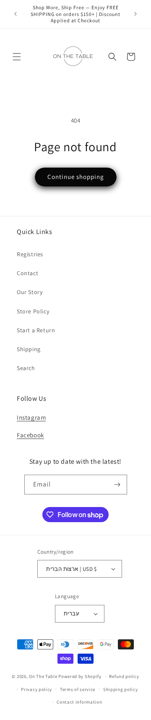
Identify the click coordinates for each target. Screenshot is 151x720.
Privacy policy (36, 689)
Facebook (30, 435)
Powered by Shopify (80, 676)
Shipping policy (120, 689)
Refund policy (124, 676)
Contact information (79, 702)
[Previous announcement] (15, 14)
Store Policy (33, 311)
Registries (30, 254)
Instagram (31, 417)
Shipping (29, 349)
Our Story (29, 292)
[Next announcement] (135, 14)
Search (26, 368)
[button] (17, 56)
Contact (27, 273)
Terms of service (77, 689)
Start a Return (36, 330)
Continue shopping (75, 177)
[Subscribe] (117, 484)
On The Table (43, 676)
